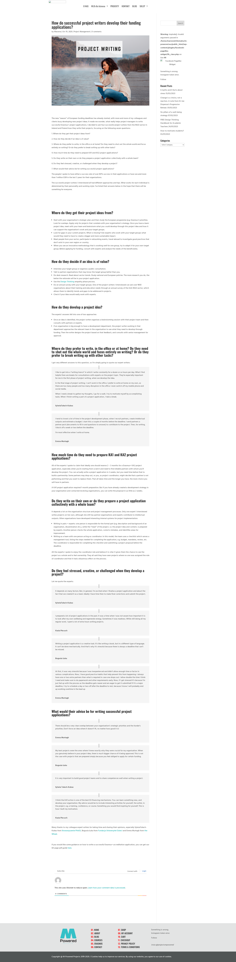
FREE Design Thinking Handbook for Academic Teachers (170, 123)
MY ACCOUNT (127, 933)
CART (123, 936)
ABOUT (97, 933)
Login (144, 871)
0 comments (96, 31)
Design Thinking (67, 281)
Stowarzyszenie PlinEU (71, 830)
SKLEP (142, 6)
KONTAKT (126, 6)
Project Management (82, 31)
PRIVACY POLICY (128, 943)
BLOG (134, 6)
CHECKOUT (125, 940)
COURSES (98, 940)
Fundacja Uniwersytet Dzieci (110, 830)
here (69, 847)
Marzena (57, 31)
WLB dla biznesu (98, 6)
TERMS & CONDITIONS (130, 947)
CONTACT (98, 947)
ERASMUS (98, 943)
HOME (96, 929)
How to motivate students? (172, 130)
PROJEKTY (114, 6)
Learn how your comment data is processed (106, 887)
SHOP (123, 929)
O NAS (85, 6)
